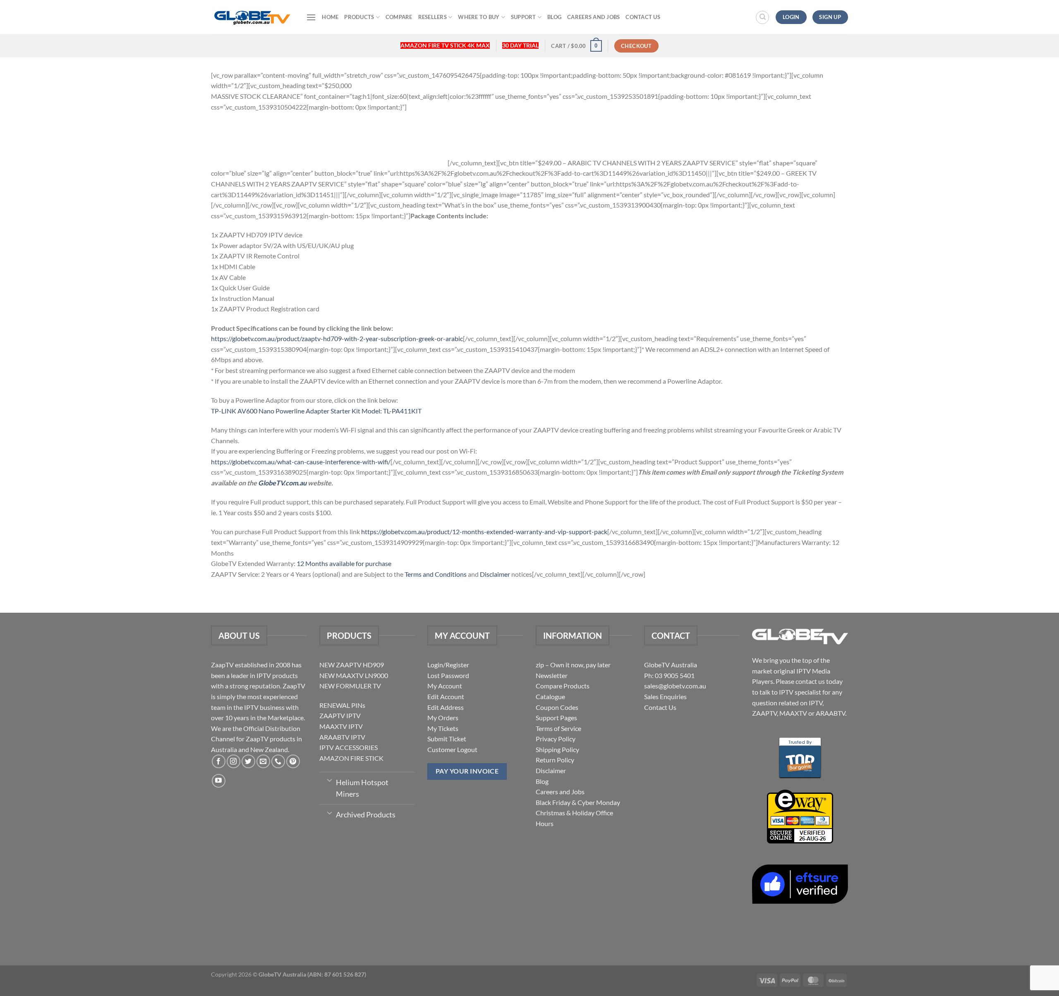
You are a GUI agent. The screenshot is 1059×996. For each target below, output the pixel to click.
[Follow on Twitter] (248, 761)
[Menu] (311, 17)
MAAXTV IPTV (341, 726)
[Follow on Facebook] (218, 761)
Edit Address (445, 707)
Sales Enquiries (665, 696)
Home (330, 17)
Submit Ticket (446, 739)
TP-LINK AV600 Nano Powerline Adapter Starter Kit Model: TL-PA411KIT (316, 411)
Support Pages (556, 717)
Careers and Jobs (593, 17)
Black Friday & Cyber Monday (578, 802)
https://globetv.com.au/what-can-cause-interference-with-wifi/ (301, 462)
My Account (444, 686)
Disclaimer (495, 574)
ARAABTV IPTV (342, 737)
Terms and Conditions (436, 574)
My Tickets (442, 728)
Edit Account (445, 696)
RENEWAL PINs (342, 705)
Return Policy (555, 760)
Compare (399, 17)
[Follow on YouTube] (218, 781)
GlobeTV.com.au (282, 483)
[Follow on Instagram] (233, 761)
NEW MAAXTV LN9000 (353, 675)
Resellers (432, 17)
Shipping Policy (557, 749)
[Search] (762, 17)
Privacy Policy (555, 739)
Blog (554, 17)
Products (359, 17)
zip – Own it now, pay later (573, 665)
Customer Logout (452, 749)
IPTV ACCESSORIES (348, 747)
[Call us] (278, 761)
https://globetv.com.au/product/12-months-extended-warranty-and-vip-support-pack (484, 531)
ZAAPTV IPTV (340, 715)
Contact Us (642, 17)
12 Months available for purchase (344, 563)
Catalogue (550, 696)
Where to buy (478, 17)
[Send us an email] (263, 761)
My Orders (442, 717)
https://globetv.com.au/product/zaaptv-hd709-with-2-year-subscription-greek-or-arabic (337, 338)
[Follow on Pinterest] (293, 761)
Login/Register (448, 665)
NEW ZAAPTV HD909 (351, 665)
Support (523, 17)
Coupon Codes (557, 707)
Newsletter (552, 675)
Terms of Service (558, 728)
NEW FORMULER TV (350, 686)
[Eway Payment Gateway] (800, 815)
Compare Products (562, 686)
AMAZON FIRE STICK (351, 758)
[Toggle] (329, 779)
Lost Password (448, 675)
